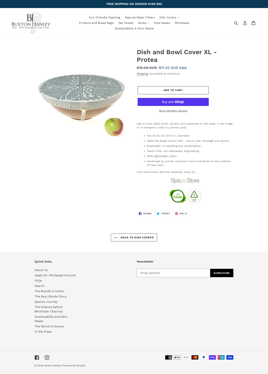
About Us (41, 270)
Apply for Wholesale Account (55, 275)
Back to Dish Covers (137, 237)
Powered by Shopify (73, 365)
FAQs (38, 280)
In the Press (43, 331)
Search (39, 286)
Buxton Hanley (52, 365)
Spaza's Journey (46, 301)
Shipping (142, 73)
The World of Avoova (49, 326)
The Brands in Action (49, 291)
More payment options (173, 110)
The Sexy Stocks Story (51, 296)
